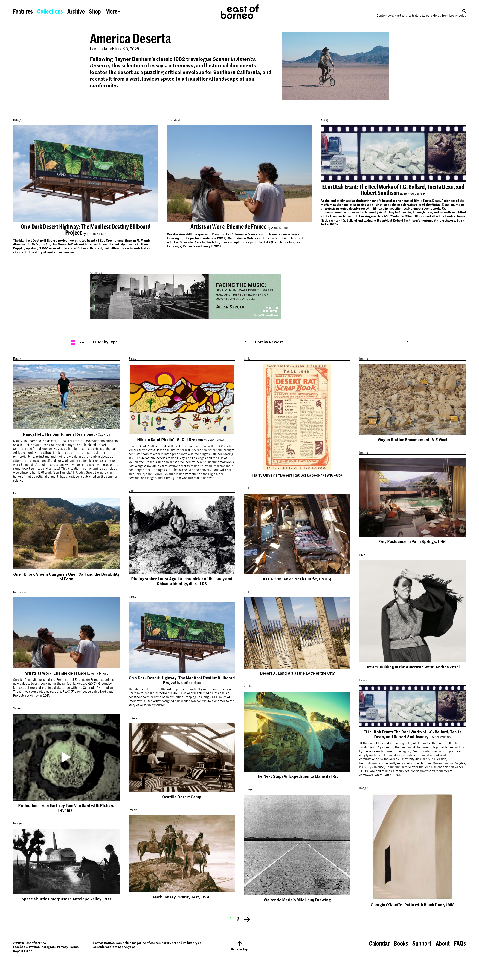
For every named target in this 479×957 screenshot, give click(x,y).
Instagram (48, 946)
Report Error (22, 951)
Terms (73, 946)
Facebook (20, 946)
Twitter (34, 946)
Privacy (62, 946)
